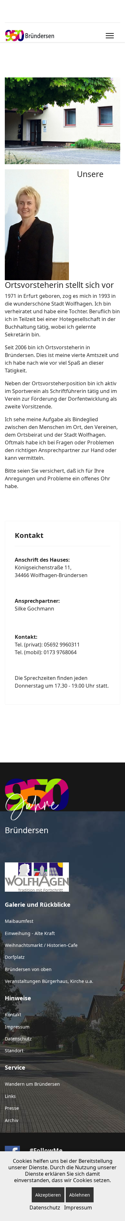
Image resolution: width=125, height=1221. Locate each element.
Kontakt (13, 1015)
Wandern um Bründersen (32, 1084)
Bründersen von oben (28, 969)
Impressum (17, 1027)
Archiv (11, 1120)
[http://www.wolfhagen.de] (62, 877)
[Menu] (108, 35)
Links (10, 1096)
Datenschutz (18, 1039)
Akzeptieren (48, 1195)
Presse (12, 1108)
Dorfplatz (15, 957)
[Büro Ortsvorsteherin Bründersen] (62, 120)
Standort (14, 1050)
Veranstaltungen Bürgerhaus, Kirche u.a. (49, 981)
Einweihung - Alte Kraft (30, 933)
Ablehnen (79, 1195)
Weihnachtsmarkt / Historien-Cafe (41, 945)
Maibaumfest (19, 921)
